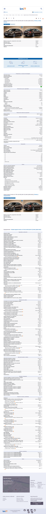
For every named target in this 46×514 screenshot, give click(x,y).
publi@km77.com (33, 486)
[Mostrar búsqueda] (41, 9)
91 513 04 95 (32, 485)
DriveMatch (5, 499)
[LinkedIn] (31, 510)
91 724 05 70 (40, 483)
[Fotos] (6, 18)
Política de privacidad (19, 500)
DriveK (4, 500)
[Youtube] (35, 510)
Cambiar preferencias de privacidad (22, 501)
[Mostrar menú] (4, 9)
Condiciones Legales (19, 499)
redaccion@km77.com (34, 483)
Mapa (12, 481)
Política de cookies (19, 498)
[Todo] (13, 18)
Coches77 (4, 498)
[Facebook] (25, 510)
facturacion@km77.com (41, 484)
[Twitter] (28, 510)
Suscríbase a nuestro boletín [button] (37, 503)
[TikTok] (32, 512)
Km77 (22, 9)
